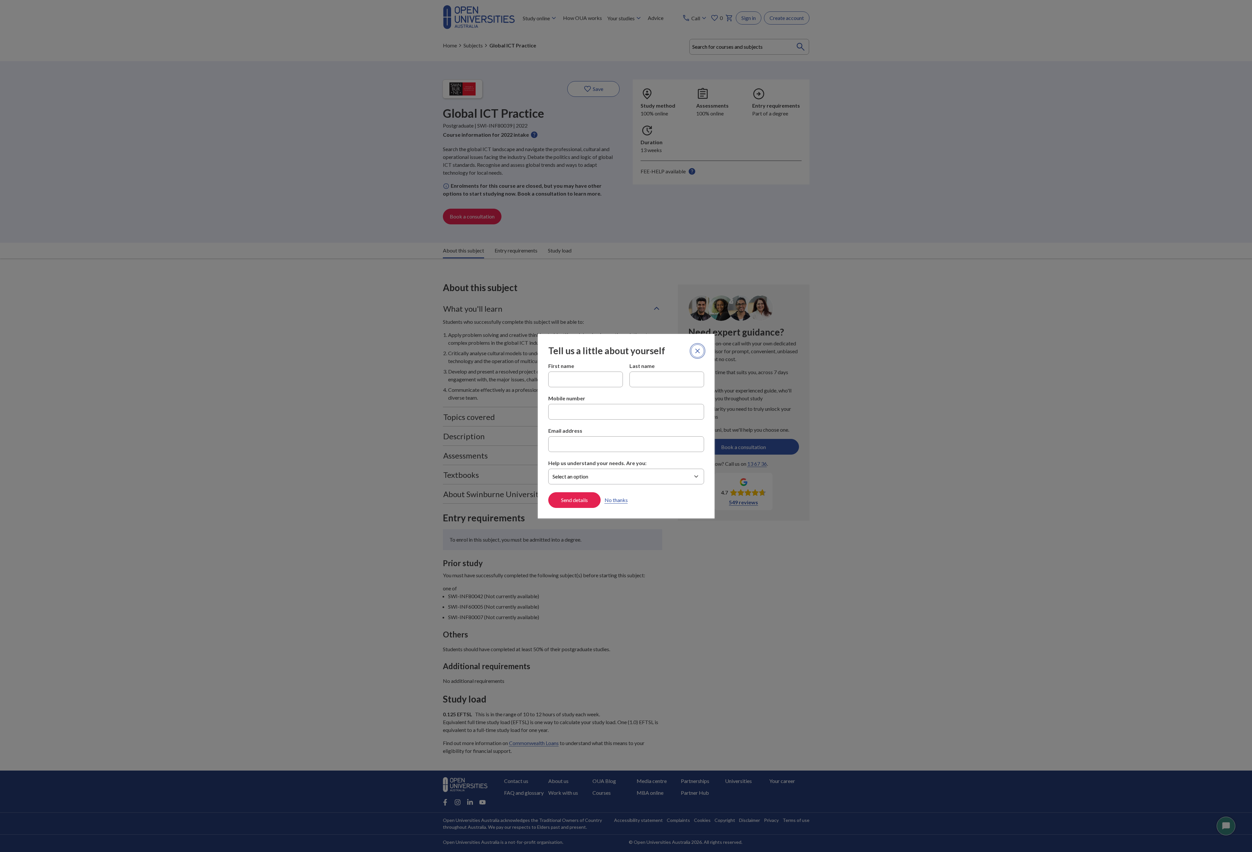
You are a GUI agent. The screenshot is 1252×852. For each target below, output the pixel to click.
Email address (565, 430)
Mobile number (566, 398)
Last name (642, 366)
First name (561, 366)
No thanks (616, 500)
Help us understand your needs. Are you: (597, 463)
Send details (574, 500)
